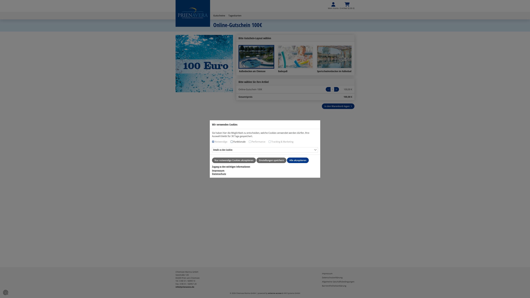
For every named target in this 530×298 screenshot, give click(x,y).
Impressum (218, 170)
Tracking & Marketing (282, 141)
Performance (258, 141)
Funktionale (239, 141)
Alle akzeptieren (297, 160)
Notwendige (221, 141)
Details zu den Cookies (222, 149)
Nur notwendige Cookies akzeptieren (233, 160)
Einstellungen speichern (271, 160)
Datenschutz (219, 173)
